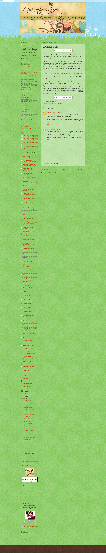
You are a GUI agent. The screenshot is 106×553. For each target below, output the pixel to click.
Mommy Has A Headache (29, 234)
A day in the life (26, 202)
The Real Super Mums (26, 99)
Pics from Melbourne (28, 423)
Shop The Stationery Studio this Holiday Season (29, 245)
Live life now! (26, 381)
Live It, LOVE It (26, 278)
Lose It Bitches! (26, 217)
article (48, 54)
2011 (24, 393)
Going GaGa (24, 124)
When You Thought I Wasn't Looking (29, 81)
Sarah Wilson (26, 155)
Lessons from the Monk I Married (28, 228)
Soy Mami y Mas (26, 376)
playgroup (60, 103)
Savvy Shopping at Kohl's (28, 268)
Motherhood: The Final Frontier (28, 249)
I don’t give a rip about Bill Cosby (30, 259)
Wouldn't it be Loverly (28, 345)
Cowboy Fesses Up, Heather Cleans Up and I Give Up (28, 339)
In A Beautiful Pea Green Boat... (28, 367)
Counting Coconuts (27, 303)
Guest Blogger (24, 107)
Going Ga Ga (26, 419)
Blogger (59, 550)
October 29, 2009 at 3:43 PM (58, 112)
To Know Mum (26, 301)
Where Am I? (25, 305)
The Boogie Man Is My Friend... (30, 198)
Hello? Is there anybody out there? (30, 322)
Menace (24, 289)
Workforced (25, 378)
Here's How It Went (27, 313)
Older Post (81, 169)
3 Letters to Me (26, 331)
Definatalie (25, 181)
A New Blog (25, 326)
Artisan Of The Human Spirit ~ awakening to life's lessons (30, 329)
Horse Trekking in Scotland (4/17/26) (28, 170)
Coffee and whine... (28, 412)
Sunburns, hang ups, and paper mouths (29, 213)
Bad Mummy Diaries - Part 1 (27, 105)
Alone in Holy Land (27, 160)
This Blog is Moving (27, 276)
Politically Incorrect (25, 111)
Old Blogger (25, 251)
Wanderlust (25, 257)
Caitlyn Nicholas (26, 274)
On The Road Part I (27, 335)
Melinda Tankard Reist (28, 173)
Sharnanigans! (26, 221)
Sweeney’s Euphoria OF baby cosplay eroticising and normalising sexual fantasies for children (29, 176)
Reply (48, 124)
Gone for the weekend (28, 428)
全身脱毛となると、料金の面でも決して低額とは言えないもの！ (30, 223)
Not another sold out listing (28, 285)
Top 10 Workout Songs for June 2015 (29, 263)
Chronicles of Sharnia (28, 338)
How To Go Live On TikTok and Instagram (29, 190)
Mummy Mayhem (27, 325)
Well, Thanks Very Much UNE (27, 79)
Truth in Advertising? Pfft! (27, 83)
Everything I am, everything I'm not (29, 204)
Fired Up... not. (27, 439)
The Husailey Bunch (27, 351)
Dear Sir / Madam (25, 113)
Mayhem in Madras (27, 235)
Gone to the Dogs (25, 126)
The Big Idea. (25, 293)
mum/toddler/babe (27, 296)
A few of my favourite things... (27, 119)
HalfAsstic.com (26, 253)
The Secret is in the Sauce (28, 188)
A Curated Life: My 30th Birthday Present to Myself (30, 280)
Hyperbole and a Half (28, 288)
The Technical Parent (28, 383)
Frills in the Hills (26, 238)
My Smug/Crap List (25, 93)
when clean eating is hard (28, 297)
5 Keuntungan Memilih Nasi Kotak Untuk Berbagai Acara (29, 195)
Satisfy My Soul (26, 386)
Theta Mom (25, 243)
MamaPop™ (26, 208)
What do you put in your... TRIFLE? (28, 239)
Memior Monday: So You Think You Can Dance (29, 76)
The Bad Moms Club (27, 348)
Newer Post (44, 169)
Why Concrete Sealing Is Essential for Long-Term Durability (30, 157)
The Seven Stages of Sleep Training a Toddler (29, 90)
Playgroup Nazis (27, 416)
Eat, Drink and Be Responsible (27, 115)
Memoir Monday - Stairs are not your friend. (29, 102)
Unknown (49, 112)
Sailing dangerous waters (26, 128)
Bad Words (25, 292)
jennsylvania (26, 370)
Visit (29, 461)
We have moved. (26, 200)
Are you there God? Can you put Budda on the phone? (29, 73)
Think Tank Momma (28, 321)
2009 (24, 398)
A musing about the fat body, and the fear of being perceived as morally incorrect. (30, 184)
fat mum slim (26, 193)
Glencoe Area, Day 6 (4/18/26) (29, 165)
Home (63, 169)
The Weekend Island (27, 311)
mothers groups (49, 103)
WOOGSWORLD (27, 361)
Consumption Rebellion (28, 315)
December (26, 400)
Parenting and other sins (29, 442)
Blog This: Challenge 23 (29, 409)
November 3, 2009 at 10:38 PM (55, 129)
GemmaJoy (25, 284)
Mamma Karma (24, 117)
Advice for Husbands (25, 97)
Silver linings (27, 432)
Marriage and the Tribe (26, 87)
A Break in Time (27, 421)
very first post (78, 81)
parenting (55, 103)
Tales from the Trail (27, 168)
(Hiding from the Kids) (28, 359)
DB (47, 129)
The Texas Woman (27, 307)
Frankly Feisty (26, 373)
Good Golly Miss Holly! (28, 353)
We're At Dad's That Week (29, 334)
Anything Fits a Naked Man (29, 271)
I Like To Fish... (26, 211)
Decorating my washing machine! (30, 309)
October (26, 405)
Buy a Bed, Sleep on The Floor (29, 161)
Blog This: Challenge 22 (29, 430)
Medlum (25, 364)
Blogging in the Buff (25, 67)
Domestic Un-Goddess (26, 122)
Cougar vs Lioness (25, 109)
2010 (24, 396)
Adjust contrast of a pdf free (28, 218)
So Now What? (26, 300)
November (26, 403)
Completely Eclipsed (27, 267)
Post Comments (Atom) (52, 172)
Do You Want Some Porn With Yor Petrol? (28, 69)
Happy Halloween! (28, 407)
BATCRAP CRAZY (27, 261)
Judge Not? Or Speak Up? (26, 95)
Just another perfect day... (29, 164)
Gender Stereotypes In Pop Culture (30, 209)
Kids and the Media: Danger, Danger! (29, 85)
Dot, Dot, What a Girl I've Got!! (29, 272)
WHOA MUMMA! (27, 343)
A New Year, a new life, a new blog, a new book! (29, 230)
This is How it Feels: (27, 356)
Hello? (24, 255)
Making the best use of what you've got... (29, 317)
